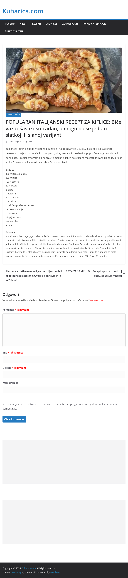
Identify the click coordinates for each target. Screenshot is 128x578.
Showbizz (51, 23)
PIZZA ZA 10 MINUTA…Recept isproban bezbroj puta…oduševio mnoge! (94, 274)
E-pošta (14, 367)
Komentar (16, 309)
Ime (12, 352)
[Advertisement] (64, 462)
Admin (31, 141)
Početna (10, 23)
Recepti (36, 23)
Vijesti (23, 23)
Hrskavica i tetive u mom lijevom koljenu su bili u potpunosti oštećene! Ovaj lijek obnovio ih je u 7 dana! (34, 276)
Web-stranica (10, 382)
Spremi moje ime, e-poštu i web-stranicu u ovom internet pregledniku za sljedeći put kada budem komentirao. (59, 406)
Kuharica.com (22, 11)
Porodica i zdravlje (94, 23)
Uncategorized (13, 115)
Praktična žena (14, 31)
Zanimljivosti (70, 23)
